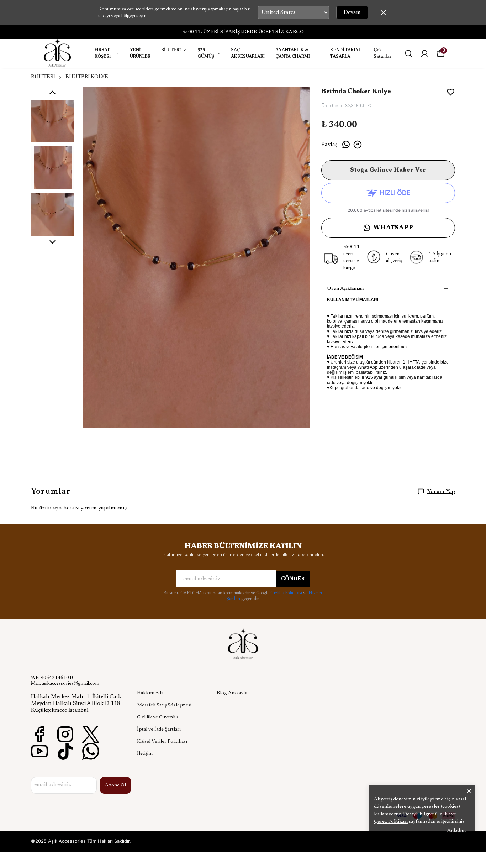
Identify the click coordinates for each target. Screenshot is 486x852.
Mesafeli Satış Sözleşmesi (164, 705)
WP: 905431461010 (53, 677)
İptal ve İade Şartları (159, 729)
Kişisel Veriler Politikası (162, 741)
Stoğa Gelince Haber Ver (388, 170)
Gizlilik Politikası (286, 593)
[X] (90, 734)
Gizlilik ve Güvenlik (157, 717)
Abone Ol (115, 785)
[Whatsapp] (90, 751)
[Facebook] (39, 734)
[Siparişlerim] (424, 53)
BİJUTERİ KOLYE (86, 77)
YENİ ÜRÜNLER (140, 53)
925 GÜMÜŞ (205, 53)
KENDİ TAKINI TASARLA (345, 53)
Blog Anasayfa (232, 693)
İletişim (145, 753)
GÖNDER (293, 579)
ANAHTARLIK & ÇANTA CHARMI (292, 53)
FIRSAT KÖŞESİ (103, 53)
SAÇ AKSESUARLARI (248, 53)
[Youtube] (39, 751)
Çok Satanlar (383, 53)
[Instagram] (65, 734)
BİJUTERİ (171, 50)
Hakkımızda (150, 693)
